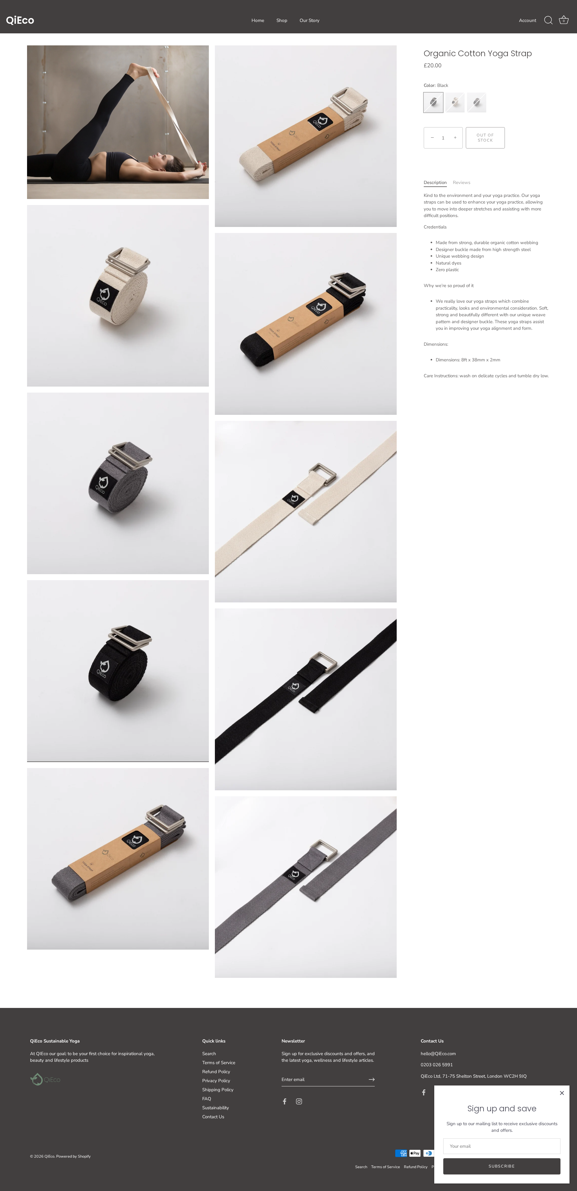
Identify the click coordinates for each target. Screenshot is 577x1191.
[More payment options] (527, 137)
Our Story (309, 20)
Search (209, 1054)
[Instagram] (299, 1101)
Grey (476, 102)
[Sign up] (372, 1079)
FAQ (206, 1099)
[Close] (562, 1093)
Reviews (461, 182)
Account (527, 20)
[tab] (438, 182)
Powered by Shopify (73, 1156)
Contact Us (213, 1117)
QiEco (20, 20)
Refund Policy (216, 1072)
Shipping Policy (218, 1090)
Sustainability (215, 1108)
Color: (436, 85)
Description (435, 182)
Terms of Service (218, 1063)
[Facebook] (285, 1101)
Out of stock (485, 138)
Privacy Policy (216, 1081)
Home (258, 20)
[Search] (548, 20)
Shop (281, 20)
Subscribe (502, 1166)
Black (433, 102)
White (455, 102)
